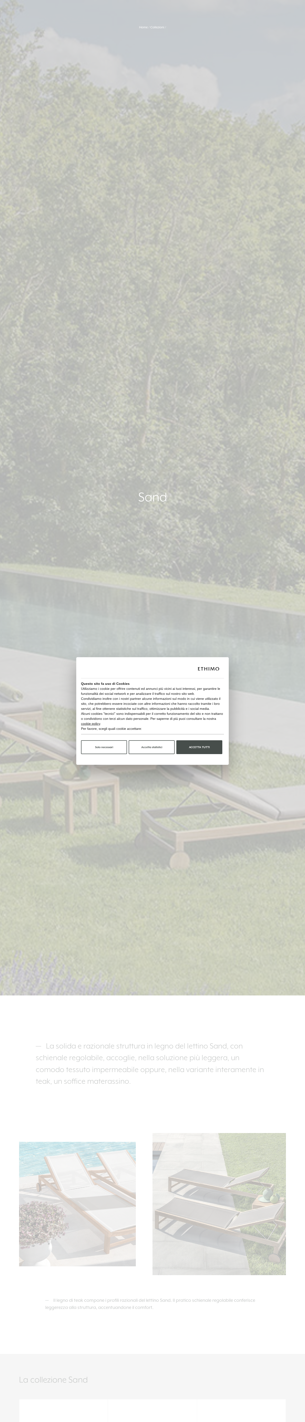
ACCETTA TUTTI (199, 747)
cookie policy (90, 724)
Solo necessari (104, 747)
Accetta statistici (151, 747)
